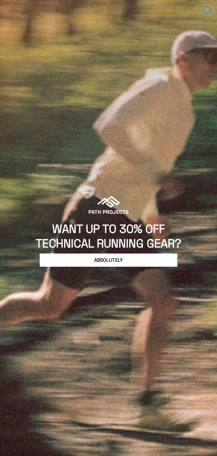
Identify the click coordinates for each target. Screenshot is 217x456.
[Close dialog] (207, 10)
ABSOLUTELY (108, 260)
